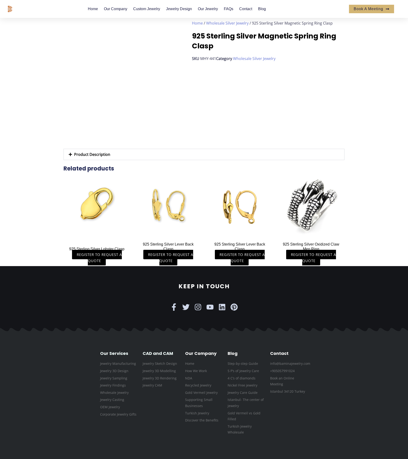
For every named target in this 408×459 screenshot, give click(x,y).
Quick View (96, 234)
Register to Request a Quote (99, 257)
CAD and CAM (158, 353)
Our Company (115, 9)
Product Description (92, 154)
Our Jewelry (208, 9)
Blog (262, 9)
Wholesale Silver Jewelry (227, 23)
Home (93, 9)
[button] (204, 154)
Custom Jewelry (146, 9)
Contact (245, 9)
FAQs (228, 9)
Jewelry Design (179, 9)
